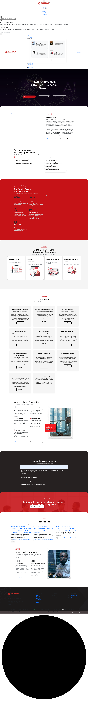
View (37, 47)
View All (48, 60)
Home (45, 5)
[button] (49, 114)
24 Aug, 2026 (15, 526)
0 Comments (22, 526)
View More (64, 138)
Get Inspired (19, 577)
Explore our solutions (35, 441)
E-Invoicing (44, 11)
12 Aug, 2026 (59, 526)
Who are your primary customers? (29, 477)
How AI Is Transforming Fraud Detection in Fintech (66, 529)
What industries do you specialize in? (30, 481)
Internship (45, 14)
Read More (20, 322)
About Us (45, 7)
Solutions (45, 10)
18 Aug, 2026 (37, 526)
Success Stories (44, 13)
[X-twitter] (79, 612)
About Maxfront (25, 467)
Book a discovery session (53, 138)
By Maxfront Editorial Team (19, 539)
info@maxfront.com (73, 597)
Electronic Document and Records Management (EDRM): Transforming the (21, 530)
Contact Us (79, 52)
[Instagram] (76, 612)
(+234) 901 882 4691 (73, 595)
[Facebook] (73, 612)
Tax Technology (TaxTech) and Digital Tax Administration (43, 530)
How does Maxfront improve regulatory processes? (33, 484)
